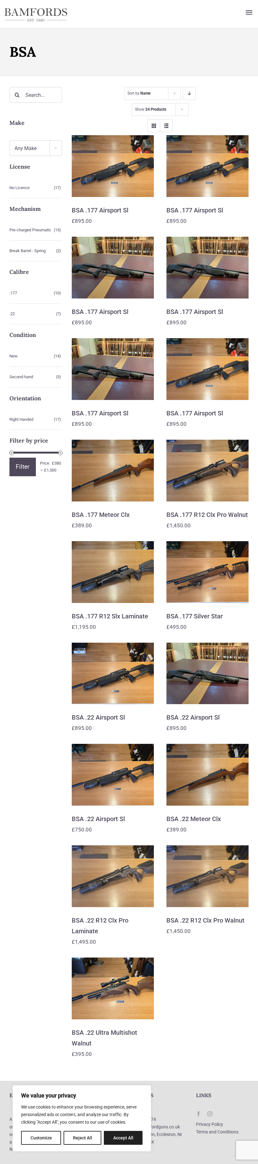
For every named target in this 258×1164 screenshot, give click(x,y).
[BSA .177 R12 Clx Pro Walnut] (207, 470)
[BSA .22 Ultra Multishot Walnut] (113, 988)
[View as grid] (154, 125)
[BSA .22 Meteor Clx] (207, 775)
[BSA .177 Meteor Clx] (113, 470)
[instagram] (209, 1113)
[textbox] (36, 148)
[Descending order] (189, 93)
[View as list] (166, 125)
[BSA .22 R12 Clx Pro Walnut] (207, 876)
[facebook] (198, 1113)
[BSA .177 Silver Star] (207, 572)
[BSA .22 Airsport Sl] (113, 673)
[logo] (35, 10)
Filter (22, 466)
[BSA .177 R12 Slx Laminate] (113, 572)
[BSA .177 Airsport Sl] (113, 166)
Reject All (82, 1137)
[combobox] (35, 148)
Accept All (123, 1137)
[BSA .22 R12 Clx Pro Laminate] (113, 876)
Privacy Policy (209, 1124)
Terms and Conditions (217, 1131)
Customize (41, 1137)
